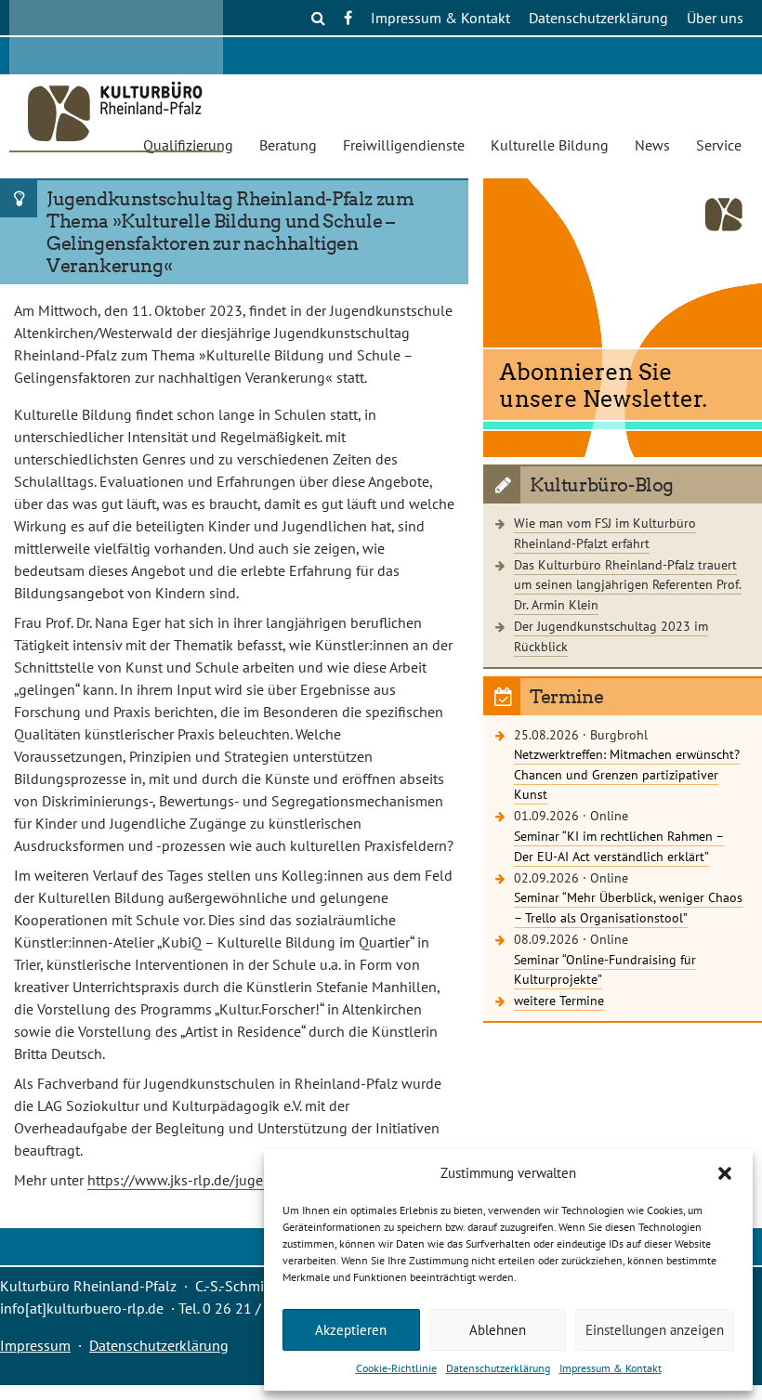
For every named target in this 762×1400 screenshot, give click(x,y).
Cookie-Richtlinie (396, 1368)
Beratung (288, 145)
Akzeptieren (351, 1330)
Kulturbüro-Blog (602, 485)
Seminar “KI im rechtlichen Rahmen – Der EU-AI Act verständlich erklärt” (619, 846)
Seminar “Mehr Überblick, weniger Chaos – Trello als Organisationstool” (628, 907)
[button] (725, 1173)
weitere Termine (559, 1000)
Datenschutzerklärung (498, 1368)
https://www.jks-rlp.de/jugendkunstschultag (228, 1180)
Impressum (35, 1345)
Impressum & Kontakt (610, 1368)
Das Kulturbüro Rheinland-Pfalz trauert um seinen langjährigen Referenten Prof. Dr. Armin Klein (628, 584)
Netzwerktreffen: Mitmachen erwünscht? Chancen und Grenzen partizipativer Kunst (627, 774)
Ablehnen (497, 1330)
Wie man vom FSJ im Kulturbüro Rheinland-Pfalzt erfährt (605, 533)
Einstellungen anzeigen (654, 1330)
